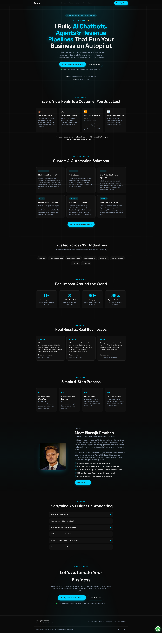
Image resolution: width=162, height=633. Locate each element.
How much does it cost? (59, 514)
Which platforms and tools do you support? (66, 534)
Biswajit (37, 3)
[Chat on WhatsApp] (157, 628)
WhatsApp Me (121, 3)
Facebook (117, 622)
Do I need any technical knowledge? (63, 527)
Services (63, 3)
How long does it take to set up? (62, 521)
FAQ (84, 3)
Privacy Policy (122, 629)
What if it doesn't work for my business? (65, 540)
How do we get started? (59, 547)
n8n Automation (92, 622)
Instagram (109, 622)
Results (71, 3)
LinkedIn (101, 622)
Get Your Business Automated (81, 224)
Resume (90, 3)
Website (123, 622)
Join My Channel (94, 64)
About (78, 3)
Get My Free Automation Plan (72, 64)
